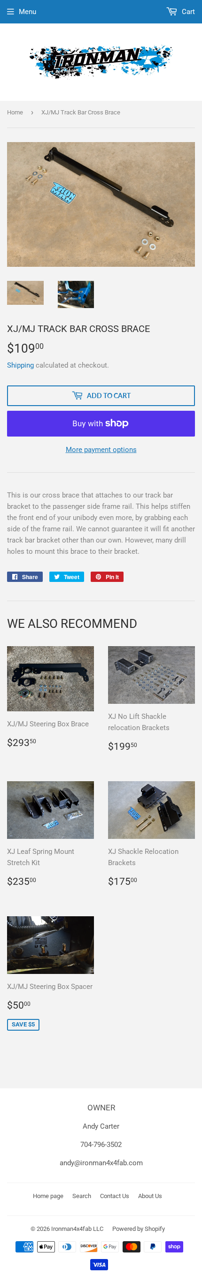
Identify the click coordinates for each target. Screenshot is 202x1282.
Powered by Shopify (138, 1228)
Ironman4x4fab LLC (77, 1228)
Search (81, 1195)
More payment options (101, 449)
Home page (48, 1195)
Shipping (20, 365)
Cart (187, 12)
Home (15, 112)
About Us (150, 1195)
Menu (27, 12)
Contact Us (114, 1195)
